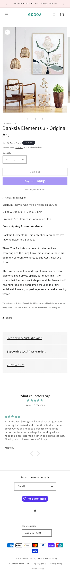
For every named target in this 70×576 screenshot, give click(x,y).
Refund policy (51, 558)
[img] (35, 400)
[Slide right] (42, 119)
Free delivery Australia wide (24, 338)
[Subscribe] (52, 487)
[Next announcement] (63, 3)
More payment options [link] (35, 189)
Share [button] (9, 317)
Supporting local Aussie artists (26, 351)
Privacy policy (56, 563)
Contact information (20, 563)
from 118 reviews (35, 405)
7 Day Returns (15, 365)
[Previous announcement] (6, 3)
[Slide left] (27, 119)
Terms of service (36, 569)
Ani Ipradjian (9, 124)
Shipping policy (39, 563)
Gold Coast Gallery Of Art (31, 558)
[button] (7, 14)
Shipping (19, 147)
